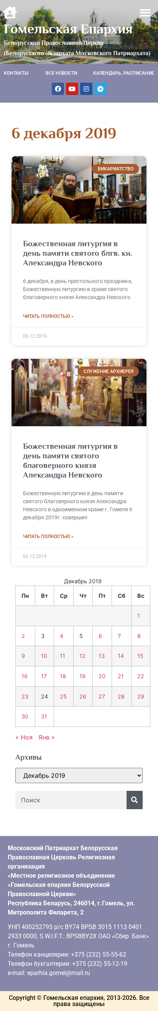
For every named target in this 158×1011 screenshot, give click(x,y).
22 (140, 676)
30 (24, 716)
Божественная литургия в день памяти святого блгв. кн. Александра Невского (77, 253)
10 (44, 656)
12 (82, 656)
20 (102, 676)
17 (44, 676)
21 (121, 676)
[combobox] (71, 800)
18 (63, 676)
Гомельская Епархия (68, 28)
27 (102, 696)
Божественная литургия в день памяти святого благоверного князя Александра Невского (70, 461)
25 (63, 696)
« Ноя (24, 737)
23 (24, 696)
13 (102, 656)
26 (82, 696)
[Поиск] (135, 800)
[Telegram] (100, 89)
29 (140, 696)
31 (44, 716)
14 (121, 656)
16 (24, 676)
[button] (146, 13)
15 (140, 656)
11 (62, 656)
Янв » (46, 737)
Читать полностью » (48, 316)
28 (121, 696)
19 (82, 676)
